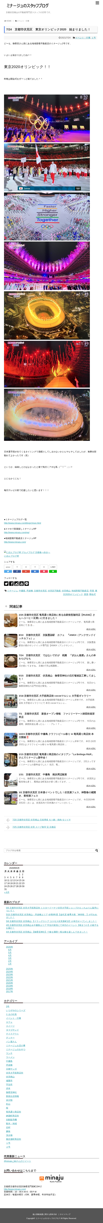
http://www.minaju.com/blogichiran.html (22, 523)
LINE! (53, 567)
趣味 (8, 1131)
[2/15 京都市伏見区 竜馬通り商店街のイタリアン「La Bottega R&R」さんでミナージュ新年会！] (10, 760)
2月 (10, 961)
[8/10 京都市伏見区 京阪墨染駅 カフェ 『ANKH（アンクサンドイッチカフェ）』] (10, 640)
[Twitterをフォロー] (6, 583)
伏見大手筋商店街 (14, 1073)
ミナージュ (12, 591)
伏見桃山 (66, 591)
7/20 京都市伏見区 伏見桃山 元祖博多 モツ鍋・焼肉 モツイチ (41, 820)
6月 (10, 950)
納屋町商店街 (12, 1116)
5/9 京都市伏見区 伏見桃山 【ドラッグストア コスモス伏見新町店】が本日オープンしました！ (51, 921)
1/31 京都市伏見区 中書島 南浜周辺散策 (43, 774)
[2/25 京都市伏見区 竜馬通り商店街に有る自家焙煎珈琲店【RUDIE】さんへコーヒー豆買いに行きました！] (10, 620)
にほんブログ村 (11, 556)
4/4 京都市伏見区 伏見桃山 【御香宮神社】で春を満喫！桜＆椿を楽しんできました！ (47, 932)
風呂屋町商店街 (13, 1139)
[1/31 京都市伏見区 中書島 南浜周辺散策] (10, 780)
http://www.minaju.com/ (15, 542)
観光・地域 (11, 1123)
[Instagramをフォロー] (16, 583)
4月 (10, 955)
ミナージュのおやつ (15, 1049)
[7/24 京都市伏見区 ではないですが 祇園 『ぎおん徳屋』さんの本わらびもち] (10, 661)
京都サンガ (11, 1069)
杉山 (8, 1104)
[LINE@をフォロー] (26, 583)
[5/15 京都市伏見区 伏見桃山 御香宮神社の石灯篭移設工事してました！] (10, 681)
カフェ (9, 1022)
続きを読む (91, 629)
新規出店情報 (12, 1096)
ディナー (10, 1038)
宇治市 (9, 1084)
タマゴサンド (12, 1030)
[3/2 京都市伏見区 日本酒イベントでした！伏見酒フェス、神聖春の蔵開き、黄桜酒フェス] (10, 798)
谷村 (8, 1127)
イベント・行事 (82, 38)
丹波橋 (29, 591)
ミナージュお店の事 (15, 1045)
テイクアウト (12, 1034)
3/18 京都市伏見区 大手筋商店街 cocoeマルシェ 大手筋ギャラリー (55, 695)
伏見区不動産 (54, 591)
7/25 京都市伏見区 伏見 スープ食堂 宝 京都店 (34, 827)
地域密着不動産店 (80, 591)
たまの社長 (11, 1014)
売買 (92, 591)
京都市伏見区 (40, 591)
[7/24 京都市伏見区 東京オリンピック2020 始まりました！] (35, 571)
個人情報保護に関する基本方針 (45, 1214)
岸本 (8, 1088)
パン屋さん (11, 1042)
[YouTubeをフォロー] (21, 583)
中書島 (22, 591)
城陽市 (9, 1081)
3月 (10, 958)
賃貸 (86, 594)
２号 (8, 1147)
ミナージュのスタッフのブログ (48, 1218)
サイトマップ (65, 1214)
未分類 (9, 1100)
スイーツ (10, 1026)
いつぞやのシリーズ (15, 1010)
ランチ (9, 1053)
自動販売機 (11, 1120)
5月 (10, 952)
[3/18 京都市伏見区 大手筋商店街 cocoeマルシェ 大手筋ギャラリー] (10, 701)
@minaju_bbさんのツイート (17, 1161)
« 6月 (6, 892)
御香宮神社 (11, 1092)
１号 (93, 38)
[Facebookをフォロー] (11, 583)
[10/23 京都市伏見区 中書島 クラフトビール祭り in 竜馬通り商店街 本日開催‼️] (10, 739)
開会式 (92, 594)
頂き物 (9, 1135)
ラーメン (10, 1057)
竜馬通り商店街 (13, 1112)
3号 (7, 1006)
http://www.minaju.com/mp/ (16, 532)
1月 (10, 964)
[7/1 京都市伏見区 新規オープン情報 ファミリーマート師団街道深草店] (10, 719)
